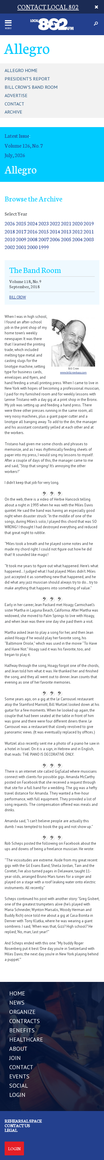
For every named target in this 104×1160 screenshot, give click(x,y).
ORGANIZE (22, 1012)
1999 (43, 246)
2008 (32, 239)
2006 (55, 239)
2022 (55, 223)
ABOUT (18, 1048)
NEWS (17, 1002)
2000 (32, 246)
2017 (21, 231)
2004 (77, 239)
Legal (11, 1130)
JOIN (15, 1058)
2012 (77, 231)
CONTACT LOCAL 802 (48, 6)
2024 (32, 223)
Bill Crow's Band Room (31, 87)
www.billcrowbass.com (73, 372)
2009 (21, 239)
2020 (77, 223)
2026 (10, 223)
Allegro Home (21, 70)
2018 (10, 231)
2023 (43, 223)
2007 (43, 239)
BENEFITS (22, 1030)
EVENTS (19, 1076)
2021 (66, 223)
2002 (10, 246)
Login (14, 1148)
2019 (88, 223)
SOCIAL (18, 1085)
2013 (66, 231)
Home (17, 993)
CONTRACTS (24, 1021)
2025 (21, 223)
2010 (10, 239)
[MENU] (8, 23)
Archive (13, 112)
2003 (88, 239)
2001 (21, 246)
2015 (43, 231)
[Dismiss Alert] (96, 7)
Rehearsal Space (23, 1121)
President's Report (27, 79)
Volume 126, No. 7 (24, 145)
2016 (32, 231)
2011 (88, 231)
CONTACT (21, 1067)
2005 (66, 239)
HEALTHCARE (26, 1039)
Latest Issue (17, 135)
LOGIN (17, 1095)
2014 (55, 231)
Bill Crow (17, 297)
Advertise (16, 95)
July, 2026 (15, 155)
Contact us (17, 1125)
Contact (14, 104)
